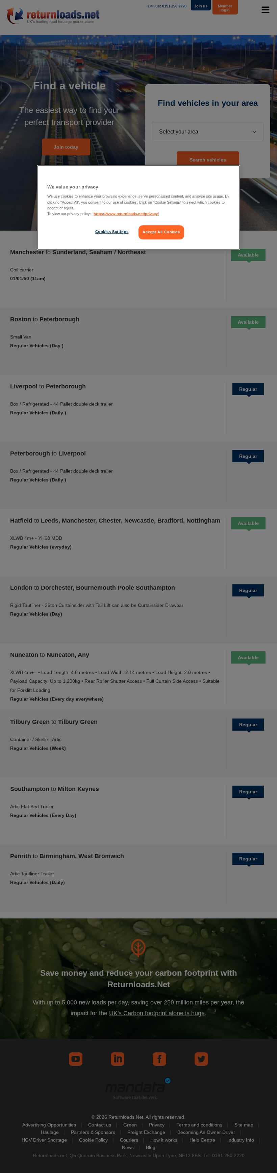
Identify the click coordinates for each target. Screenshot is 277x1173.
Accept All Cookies (161, 232)
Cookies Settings (112, 232)
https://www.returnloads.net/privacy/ (126, 214)
